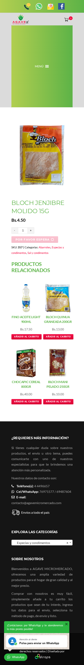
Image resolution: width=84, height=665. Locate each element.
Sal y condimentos (38, 252)
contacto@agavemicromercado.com (36, 503)
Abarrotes (45, 247)
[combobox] (42, 542)
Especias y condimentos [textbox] (40, 543)
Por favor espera (32, 239)
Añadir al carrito (26, 336)
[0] (65, 19)
